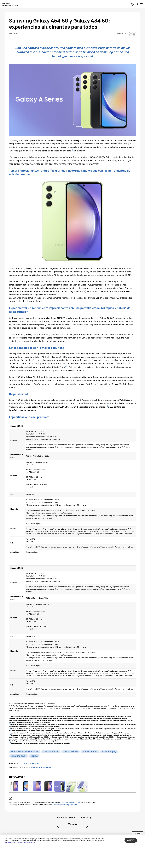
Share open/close (130, 34)
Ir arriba (136, 833)
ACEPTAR (130, 840)
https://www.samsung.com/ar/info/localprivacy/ (20, 842)
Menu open (141, 4)
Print (134, 34)
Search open (137, 4)
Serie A (34, 756)
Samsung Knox (18, 756)
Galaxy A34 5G (70, 751)
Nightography (109, 751)
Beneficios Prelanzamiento (24, 751)
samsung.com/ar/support (71, 802)
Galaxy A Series (50, 751)
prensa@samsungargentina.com (65, 805)
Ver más (72, 824)
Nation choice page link (132, 4)
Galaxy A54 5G (89, 751)
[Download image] (14, 786)
